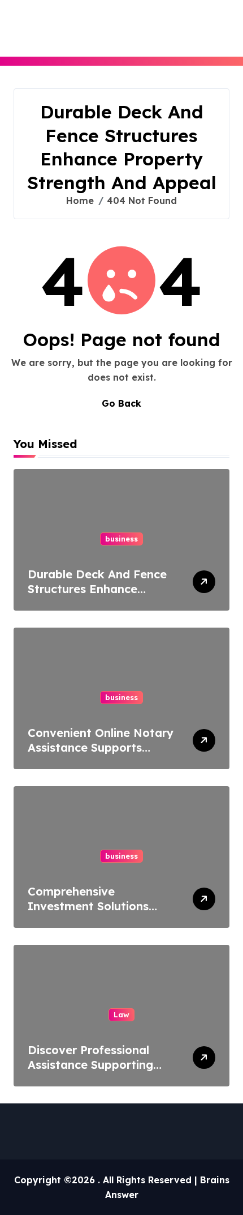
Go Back (121, 403)
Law (121, 1014)
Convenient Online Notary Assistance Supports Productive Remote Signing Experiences (100, 755)
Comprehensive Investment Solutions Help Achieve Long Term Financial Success (96, 913)
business (121, 538)
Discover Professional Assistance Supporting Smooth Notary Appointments (90, 1072)
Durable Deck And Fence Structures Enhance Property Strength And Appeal (97, 596)
